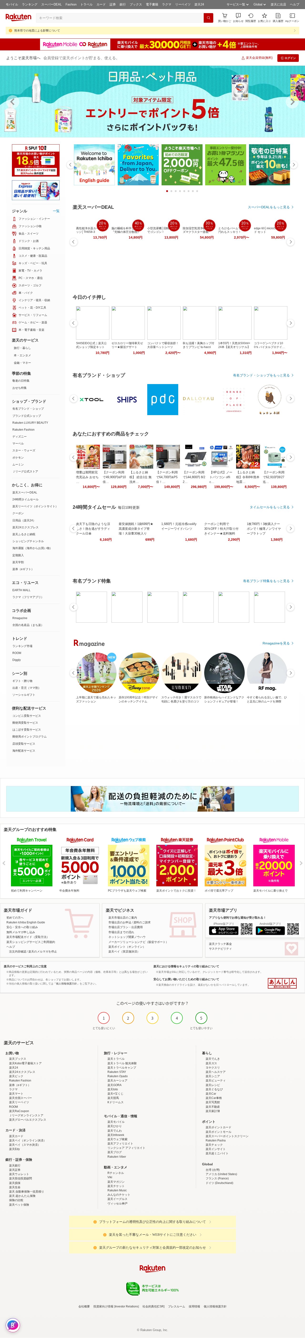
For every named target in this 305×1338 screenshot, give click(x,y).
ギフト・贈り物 (22, 681)
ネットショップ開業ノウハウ (127, 937)
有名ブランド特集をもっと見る (266, 581)
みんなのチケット (118, 1194)
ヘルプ (294, 4)
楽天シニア (213, 1076)
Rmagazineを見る (276, 643)
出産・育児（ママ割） (26, 688)
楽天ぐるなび (214, 1089)
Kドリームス (115, 1102)
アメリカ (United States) (221, 1174)
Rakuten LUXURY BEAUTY (30, 422)
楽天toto (112, 1089)
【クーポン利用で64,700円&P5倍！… (167, 477)
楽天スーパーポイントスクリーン (227, 1136)
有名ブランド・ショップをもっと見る (261, 375)
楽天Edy (14, 1149)
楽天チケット (116, 1186)
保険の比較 (16, 1200)
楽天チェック (214, 1144)
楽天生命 (14, 1187)
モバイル (12, 4)
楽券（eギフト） (23, 569)
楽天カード (16, 1136)
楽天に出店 (278, 4)
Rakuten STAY (116, 1072)
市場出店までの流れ (121, 932)
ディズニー (19, 436)
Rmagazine (19, 618)
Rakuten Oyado (117, 1076)
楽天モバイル (116, 1122)
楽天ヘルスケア (216, 1072)
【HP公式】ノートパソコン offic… (220, 477)
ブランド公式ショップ (26, 415)
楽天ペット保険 (19, 1204)
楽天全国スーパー (20, 1098)
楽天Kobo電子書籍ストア (25, 1063)
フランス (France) (217, 1178)
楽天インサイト (216, 1149)
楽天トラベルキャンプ (121, 1067)
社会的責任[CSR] (153, 1306)
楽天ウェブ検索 (117, 1139)
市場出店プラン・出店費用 (125, 927)
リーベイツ (183, 4)
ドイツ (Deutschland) (219, 1183)
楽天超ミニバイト (217, 1153)
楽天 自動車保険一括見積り (26, 1191)
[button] (238, 18)
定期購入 (18, 555)
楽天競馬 (113, 1098)
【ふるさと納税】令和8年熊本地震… (247, 477)
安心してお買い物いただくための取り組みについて (186, 979)
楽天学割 (18, 562)
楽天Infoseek (115, 1135)
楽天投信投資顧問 (20, 1178)
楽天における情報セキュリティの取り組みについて (186, 966)
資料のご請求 (142, 922)
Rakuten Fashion (23, 429)
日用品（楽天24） (24, 520)
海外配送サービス (23, 750)
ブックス (136, 4)
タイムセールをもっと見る (270, 507)
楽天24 (199, 4)
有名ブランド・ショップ (28, 408)
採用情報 (194, 1306)
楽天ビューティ (216, 1080)
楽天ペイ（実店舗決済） (124, 951)
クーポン (18, 513)
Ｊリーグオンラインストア (26, 1115)
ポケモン (18, 457)
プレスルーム (176, 1306)
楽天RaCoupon (19, 1111)
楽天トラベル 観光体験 (122, 1063)
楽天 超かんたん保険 (22, 1196)
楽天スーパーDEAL (24, 492)
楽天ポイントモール (218, 1132)
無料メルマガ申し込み (20, 932)
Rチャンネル (115, 1173)
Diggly (16, 660)
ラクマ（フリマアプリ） (28, 597)
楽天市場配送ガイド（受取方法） (27, 937)
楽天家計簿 (213, 1111)
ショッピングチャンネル (28, 541)
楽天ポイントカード (218, 1127)
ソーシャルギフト (23, 694)
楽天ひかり (114, 1126)
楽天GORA (114, 1085)
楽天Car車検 (214, 1098)
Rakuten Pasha (216, 1140)
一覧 (56, 211)
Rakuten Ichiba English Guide (25, 922)
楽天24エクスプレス (25, 527)
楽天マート (16, 1093)
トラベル (86, 4)
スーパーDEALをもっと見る (269, 207)
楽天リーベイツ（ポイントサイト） (35, 506)
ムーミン (18, 464)
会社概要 (84, 1306)
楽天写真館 (213, 1102)
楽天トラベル (116, 1058)
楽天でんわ (114, 1130)
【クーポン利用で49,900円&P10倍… (114, 477)
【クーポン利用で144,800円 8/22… (194, 477)
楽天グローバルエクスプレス (27, 1119)
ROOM (16, 653)
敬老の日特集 (21, 380)
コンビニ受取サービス (26, 715)
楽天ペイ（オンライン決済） (27, 1140)
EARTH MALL (21, 590)
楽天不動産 (213, 1106)
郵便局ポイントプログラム (29, 736)
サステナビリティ (220, 948)
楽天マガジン (116, 1181)
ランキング (29, 4)
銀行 (123, 4)
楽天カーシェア (117, 1080)
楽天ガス (211, 1063)
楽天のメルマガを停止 (42, 951)
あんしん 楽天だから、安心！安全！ (282, 983)
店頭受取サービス (23, 743)
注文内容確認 (17, 951)
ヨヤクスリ (213, 1067)
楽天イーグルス (117, 1199)
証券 (113, 4)
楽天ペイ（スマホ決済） (25, 1144)
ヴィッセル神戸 (117, 1203)
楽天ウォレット (19, 1174)
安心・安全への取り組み (22, 927)
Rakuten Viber (116, 1156)
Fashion (71, 4)
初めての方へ (15, 917)
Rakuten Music (117, 1190)
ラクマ (166, 4)
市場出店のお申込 (119, 922)
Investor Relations (126, 1306)
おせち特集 (19, 388)
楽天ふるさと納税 (23, 534)
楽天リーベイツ (19, 1102)
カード (101, 4)
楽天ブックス (17, 1058)
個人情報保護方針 (215, 1306)
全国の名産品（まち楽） (28, 625)
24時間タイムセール (25, 499)
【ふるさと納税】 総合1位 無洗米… (140, 477)
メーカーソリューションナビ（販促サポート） (138, 942)
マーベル (18, 443)
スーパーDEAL (51, 4)
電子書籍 (152, 4)
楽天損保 (14, 1183)
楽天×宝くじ (115, 1093)
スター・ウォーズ (23, 450)
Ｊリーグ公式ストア (25, 471)
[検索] (208, 18)
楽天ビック (16, 1076)
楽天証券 (14, 1170)
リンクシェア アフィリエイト (126, 1148)
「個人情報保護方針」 (66, 983)
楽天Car (211, 1093)
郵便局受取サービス (25, 722)
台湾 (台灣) (213, 1170)
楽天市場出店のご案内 (122, 917)
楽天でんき (213, 1058)
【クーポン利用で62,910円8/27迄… (274, 477)
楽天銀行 (14, 1165)
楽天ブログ (114, 1152)
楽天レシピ (213, 1085)
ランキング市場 (22, 646)
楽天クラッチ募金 (220, 944)
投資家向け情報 (103, 1306)
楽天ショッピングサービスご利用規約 (30, 942)
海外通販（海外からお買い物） (32, 548)
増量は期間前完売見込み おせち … (87, 477)
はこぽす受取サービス (26, 729)
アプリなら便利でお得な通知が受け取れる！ (237, 917)
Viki (109, 1177)
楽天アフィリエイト (120, 1143)
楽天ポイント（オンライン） (127, 946)
